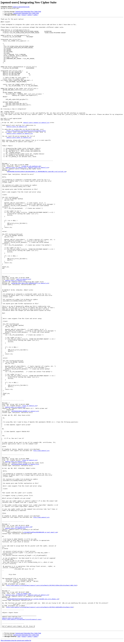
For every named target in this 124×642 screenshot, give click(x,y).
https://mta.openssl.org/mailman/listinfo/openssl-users (26, 130)
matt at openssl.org (24, 279)
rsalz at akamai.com (24, 593)
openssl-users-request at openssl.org (36, 122)
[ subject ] (29, 15)
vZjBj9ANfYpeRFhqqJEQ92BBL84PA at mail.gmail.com (40, 532)
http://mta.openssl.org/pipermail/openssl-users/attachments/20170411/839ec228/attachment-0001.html (42, 585)
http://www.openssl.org (41, 450)
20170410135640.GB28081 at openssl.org (25, 464)
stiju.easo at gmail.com (23, 526)
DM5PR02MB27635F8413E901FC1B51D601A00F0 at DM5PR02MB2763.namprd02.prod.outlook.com (36, 171)
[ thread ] (24, 15)
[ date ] (19, 15)
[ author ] (35, 15)
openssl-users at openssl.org (17, 126)
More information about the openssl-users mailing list (16, 640)
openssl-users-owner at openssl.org (19, 137)
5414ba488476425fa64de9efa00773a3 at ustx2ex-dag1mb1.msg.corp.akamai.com (33, 599)
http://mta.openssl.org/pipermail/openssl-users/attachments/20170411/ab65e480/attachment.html (40, 607)
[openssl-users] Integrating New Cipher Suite (28, 11)
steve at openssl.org (30, 405)
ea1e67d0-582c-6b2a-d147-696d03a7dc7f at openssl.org (30, 283)
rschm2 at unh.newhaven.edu (21, 7)
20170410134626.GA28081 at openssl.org (25, 411)
